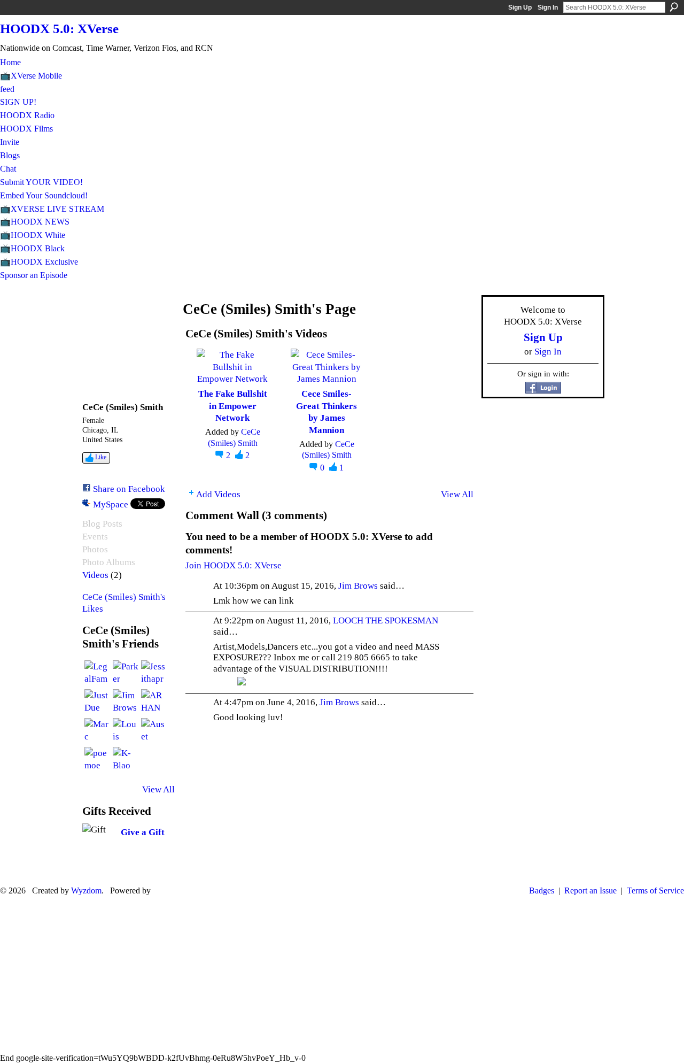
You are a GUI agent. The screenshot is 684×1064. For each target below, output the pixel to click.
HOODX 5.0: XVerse (59, 28)
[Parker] (125, 673)
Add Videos (218, 494)
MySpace (110, 504)
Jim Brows (358, 585)
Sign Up (520, 7)
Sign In (548, 7)
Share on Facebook (129, 488)
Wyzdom (86, 890)
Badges (541, 890)
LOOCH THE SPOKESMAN (385, 620)
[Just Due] (97, 702)
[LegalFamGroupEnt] (97, 673)
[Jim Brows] (125, 702)
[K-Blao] (125, 760)
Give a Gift (143, 832)
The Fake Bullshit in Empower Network (232, 405)
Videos (95, 575)
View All (158, 789)
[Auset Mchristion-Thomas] (154, 731)
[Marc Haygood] (97, 731)
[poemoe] (97, 760)
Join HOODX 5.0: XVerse (233, 565)
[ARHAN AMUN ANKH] (154, 702)
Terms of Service (655, 890)
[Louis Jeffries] (125, 731)
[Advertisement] (342, 974)
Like (100, 457)
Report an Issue (590, 890)
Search (674, 7)
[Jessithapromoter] (154, 673)
